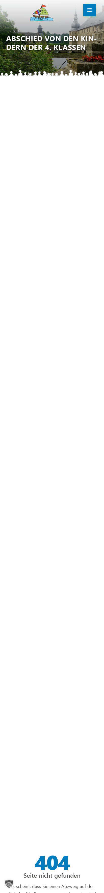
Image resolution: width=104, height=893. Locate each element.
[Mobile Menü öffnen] (89, 10)
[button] (9, 884)
